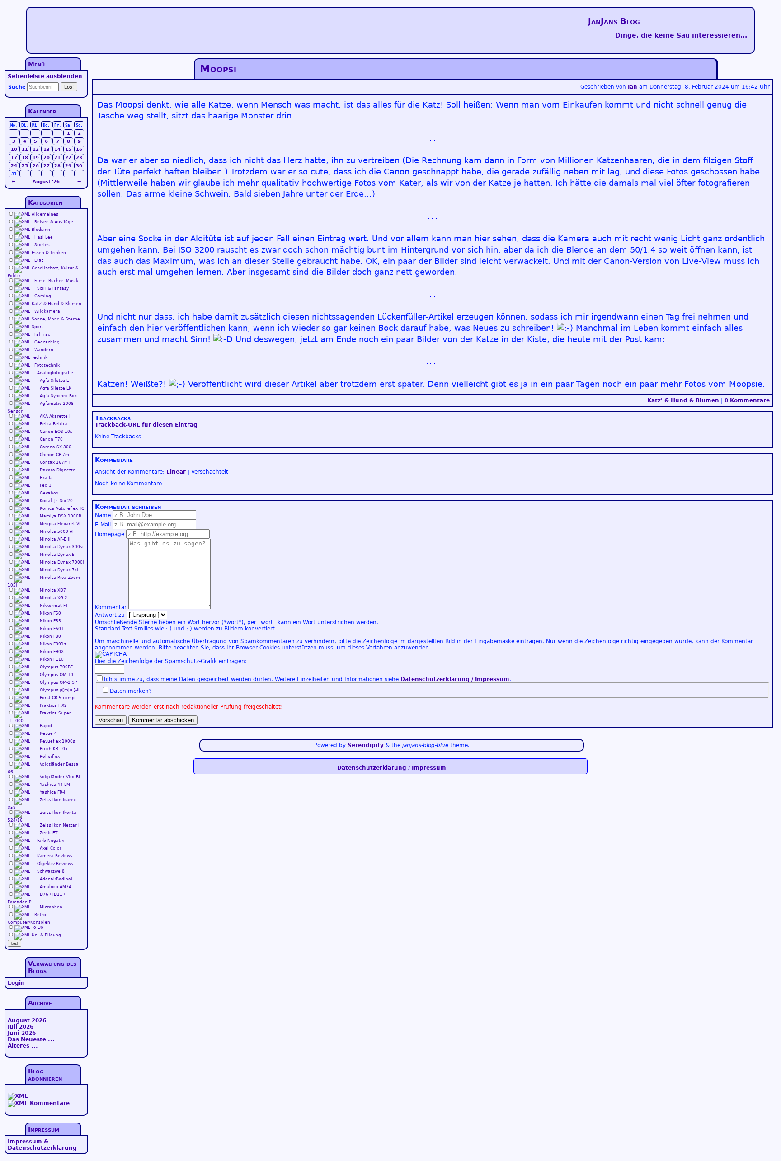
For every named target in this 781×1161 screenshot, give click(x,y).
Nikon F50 (50, 613)
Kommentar (111, 607)
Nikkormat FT (54, 605)
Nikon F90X (52, 651)
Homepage (109, 534)
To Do (37, 927)
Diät (38, 260)
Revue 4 (48, 733)
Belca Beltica (54, 424)
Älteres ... (23, 1046)
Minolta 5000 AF (57, 531)
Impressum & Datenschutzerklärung (42, 1144)
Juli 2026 (20, 1027)
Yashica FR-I (52, 792)
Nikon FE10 (52, 659)
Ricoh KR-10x (53, 749)
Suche (16, 87)
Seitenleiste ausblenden (45, 76)
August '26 (46, 181)
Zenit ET (49, 833)
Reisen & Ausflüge (53, 222)
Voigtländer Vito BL (60, 777)
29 (68, 165)
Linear (176, 472)
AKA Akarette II (56, 416)
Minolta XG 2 (53, 598)
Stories (42, 245)
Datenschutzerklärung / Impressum (454, 679)
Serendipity (366, 745)
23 (79, 157)
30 (79, 165)
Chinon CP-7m (54, 454)
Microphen (51, 907)
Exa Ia (46, 477)
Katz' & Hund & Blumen (683, 400)
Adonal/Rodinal (56, 879)
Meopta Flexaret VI (60, 524)
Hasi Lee (43, 237)
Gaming (42, 296)
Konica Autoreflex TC (62, 508)
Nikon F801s (53, 644)
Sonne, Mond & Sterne (56, 319)
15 (68, 149)
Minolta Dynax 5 (57, 554)
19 (36, 157)
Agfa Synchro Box (58, 396)
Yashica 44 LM (55, 784)
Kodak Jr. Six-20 (56, 500)
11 (25, 149)
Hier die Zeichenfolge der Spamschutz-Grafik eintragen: (171, 661)
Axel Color (50, 848)
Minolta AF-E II (55, 539)
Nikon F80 (50, 636)
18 (25, 157)
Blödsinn (41, 229)
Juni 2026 (22, 1033)
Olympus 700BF (56, 667)
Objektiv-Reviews (55, 863)
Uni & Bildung (46, 935)
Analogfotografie (55, 373)
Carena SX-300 (55, 447)
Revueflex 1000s (57, 741)
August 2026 (27, 1020)
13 (46, 149)
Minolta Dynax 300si (62, 547)
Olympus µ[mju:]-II (60, 690)
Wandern (43, 350)
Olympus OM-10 (56, 674)
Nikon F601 (52, 628)
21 (57, 157)
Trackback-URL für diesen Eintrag (146, 425)
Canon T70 (51, 439)
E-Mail (103, 525)
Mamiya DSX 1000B (60, 516)
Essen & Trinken (49, 252)
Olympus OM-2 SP (58, 682)
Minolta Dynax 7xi (59, 570)
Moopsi (218, 69)
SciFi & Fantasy (53, 288)
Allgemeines (45, 214)
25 (25, 165)
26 (36, 165)
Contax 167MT (55, 462)
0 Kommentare (747, 400)
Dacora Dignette (57, 470)
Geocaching (47, 342)
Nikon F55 (50, 621)
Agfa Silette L (54, 380)
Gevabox (49, 493)
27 (46, 165)
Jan (632, 87)
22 (68, 157)
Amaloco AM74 (55, 886)
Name (103, 515)
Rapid (46, 726)
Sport (37, 326)
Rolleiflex (50, 756)
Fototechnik (47, 365)
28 (57, 165)
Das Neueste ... (31, 1039)
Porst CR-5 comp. (58, 698)
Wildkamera (47, 311)
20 (46, 157)
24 (14, 165)
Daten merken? (130, 691)
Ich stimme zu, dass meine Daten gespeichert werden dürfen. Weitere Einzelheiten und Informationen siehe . (307, 679)
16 (79, 149)
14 (57, 149)
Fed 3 (46, 485)
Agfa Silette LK (55, 388)
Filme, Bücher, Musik (56, 280)
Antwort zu (110, 615)
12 (36, 149)
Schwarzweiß (51, 871)
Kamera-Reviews (54, 856)
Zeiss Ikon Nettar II (60, 825)
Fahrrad (42, 334)
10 (14, 149)
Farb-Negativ (50, 840)
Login (16, 983)
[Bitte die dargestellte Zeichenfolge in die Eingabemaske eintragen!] (111, 654)
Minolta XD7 (53, 590)
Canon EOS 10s (56, 431)
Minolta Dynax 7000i (62, 562)
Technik (39, 357)
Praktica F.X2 (53, 705)
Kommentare (50, 1103)
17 (14, 157)
